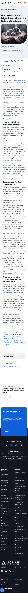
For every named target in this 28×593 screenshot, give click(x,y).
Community (18, 523)
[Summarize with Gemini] (6, 445)
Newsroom (4, 538)
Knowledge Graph (6, 498)
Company (4, 521)
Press (2, 541)
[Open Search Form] (14, 2)
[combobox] (20, 2)
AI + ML (3, 493)
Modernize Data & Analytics (14, 458)
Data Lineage (5, 508)
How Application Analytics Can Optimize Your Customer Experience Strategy (14, 342)
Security (17, 584)
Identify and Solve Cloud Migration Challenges (13, 68)
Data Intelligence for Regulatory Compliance (20, 497)
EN (21, 3)
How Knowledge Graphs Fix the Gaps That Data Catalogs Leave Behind (13, 390)
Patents (3, 584)
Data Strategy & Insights (11, 9)
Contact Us (18, 551)
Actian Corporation (8, 46)
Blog (2, 9)
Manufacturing (19, 480)
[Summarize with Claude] (21, 445)
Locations (4, 547)
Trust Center (4, 550)
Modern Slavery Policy (20, 579)
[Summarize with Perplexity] (16, 445)
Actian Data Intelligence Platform (4, 476)
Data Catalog (5, 501)
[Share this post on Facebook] (12, 61)
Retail (17, 483)
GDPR (17, 508)
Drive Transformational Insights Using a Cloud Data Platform (14, 74)
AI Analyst (4, 485)
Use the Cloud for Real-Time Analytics (14, 71)
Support (17, 521)
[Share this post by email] (22, 61)
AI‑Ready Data (19, 502)
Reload (7, 431)
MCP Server (4, 495)
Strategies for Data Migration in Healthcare (14, 456)
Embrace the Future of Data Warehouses (14, 454)
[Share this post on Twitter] (15, 61)
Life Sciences (19, 478)
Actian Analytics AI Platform (10, 299)
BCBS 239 (18, 505)
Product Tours (19, 553)
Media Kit (4, 536)
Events (3, 528)
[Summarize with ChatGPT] (11, 445)
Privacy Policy (5, 420)
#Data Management (16, 50)
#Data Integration (6, 50)
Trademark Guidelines (20, 582)
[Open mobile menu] (25, 2)
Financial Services (20, 475)
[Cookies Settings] (2, 590)
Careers (3, 544)
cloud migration (20, 80)
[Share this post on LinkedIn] (18, 61)
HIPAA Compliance (20, 513)
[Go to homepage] (6, 2)
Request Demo (19, 548)
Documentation (19, 526)
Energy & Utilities (20, 472)
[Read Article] (14, 375)
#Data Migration (6, 53)
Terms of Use (4, 579)
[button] (4, 397)
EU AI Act (18, 510)
